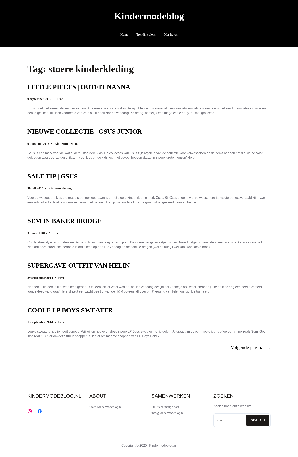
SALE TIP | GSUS (52, 176)
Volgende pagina (250, 347)
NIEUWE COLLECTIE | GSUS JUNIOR (84, 131)
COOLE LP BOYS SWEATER (70, 310)
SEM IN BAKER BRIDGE (64, 220)
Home (124, 34)
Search (258, 420)
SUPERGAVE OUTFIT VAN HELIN (78, 265)
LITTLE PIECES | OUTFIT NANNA (78, 87)
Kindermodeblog (149, 16)
